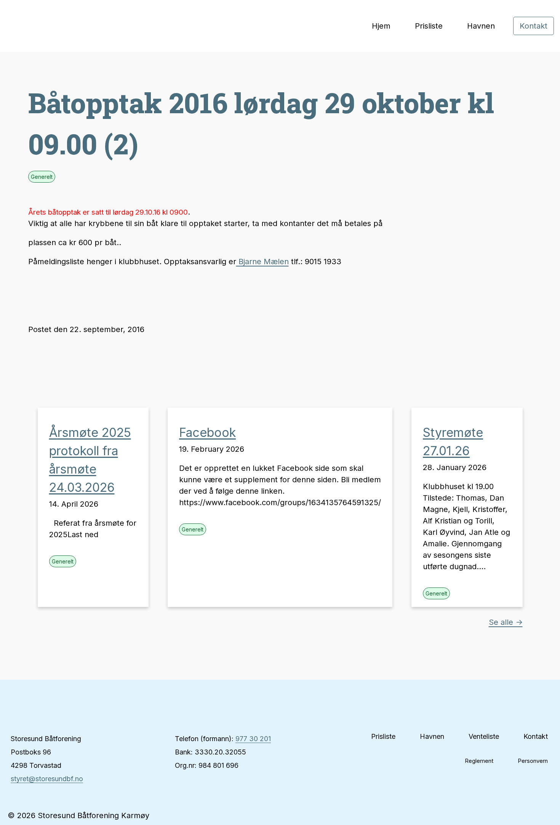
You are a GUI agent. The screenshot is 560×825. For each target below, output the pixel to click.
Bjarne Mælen (262, 261)
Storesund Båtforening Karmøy (38, 26)
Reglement (479, 760)
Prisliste (429, 25)
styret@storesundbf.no (47, 779)
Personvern (533, 760)
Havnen (481, 25)
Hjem (381, 25)
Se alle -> (506, 622)
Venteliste (484, 736)
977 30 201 (253, 739)
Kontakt (533, 25)
